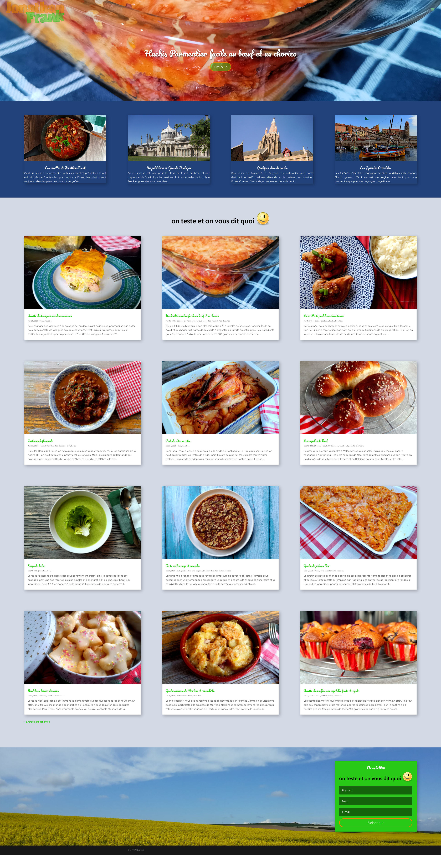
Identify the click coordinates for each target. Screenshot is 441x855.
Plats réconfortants (185, 696)
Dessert (206, 571)
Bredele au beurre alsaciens (43, 690)
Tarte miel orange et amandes (182, 565)
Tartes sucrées (225, 571)
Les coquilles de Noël (315, 440)
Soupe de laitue (36, 565)
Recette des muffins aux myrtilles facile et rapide (331, 690)
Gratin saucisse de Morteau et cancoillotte (190, 690)
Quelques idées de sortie (272, 167)
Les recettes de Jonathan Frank (65, 167)
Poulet (331, 321)
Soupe (50, 571)
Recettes (48, 321)
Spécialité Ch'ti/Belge (67, 446)
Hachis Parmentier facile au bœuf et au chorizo (192, 315)
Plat (48, 446)
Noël (179, 446)
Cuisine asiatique (321, 321)
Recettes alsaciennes (55, 696)
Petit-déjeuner (332, 446)
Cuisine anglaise (195, 571)
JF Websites (137, 850)
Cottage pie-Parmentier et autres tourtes (194, 321)
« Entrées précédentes (37, 721)
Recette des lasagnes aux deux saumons (50, 315)
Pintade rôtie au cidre (178, 440)
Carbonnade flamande (40, 440)
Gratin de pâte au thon (317, 565)
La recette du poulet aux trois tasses (221, 56)
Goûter (318, 446)
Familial (43, 446)
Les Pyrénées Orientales (375, 167)
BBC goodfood (183, 571)
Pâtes (41, 321)
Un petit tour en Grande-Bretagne (168, 167)
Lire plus (220, 69)
